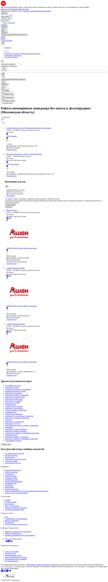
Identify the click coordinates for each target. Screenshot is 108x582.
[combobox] (10, 64)
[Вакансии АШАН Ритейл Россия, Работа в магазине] (56, 234)
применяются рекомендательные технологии (42, 565)
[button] (3, 37)
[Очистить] (4, 69)
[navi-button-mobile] (3, 43)
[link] (4, 32)
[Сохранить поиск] (3, 74)
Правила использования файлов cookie (37, 11)
